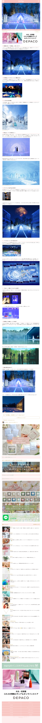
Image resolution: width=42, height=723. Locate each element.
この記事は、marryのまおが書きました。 (11, 422)
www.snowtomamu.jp (7, 156)
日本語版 (11, 712)
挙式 (15, 460)
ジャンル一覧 (30, 705)
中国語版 (11, 714)
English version (30, 712)
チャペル (11, 460)
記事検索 (11, 705)
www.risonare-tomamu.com (8, 256)
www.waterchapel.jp (7, 200)
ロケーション (24, 460)
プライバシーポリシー (30, 707)
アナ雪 (4, 460)
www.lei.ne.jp (6, 130)
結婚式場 (18, 460)
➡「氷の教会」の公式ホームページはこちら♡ (14, 415)
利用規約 (11, 707)
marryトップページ (11, 702)
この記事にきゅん (21, 417)
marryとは (30, 702)
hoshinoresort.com (7, 392)
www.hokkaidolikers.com (7, 75)
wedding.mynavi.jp (7, 412)
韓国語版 (30, 714)
